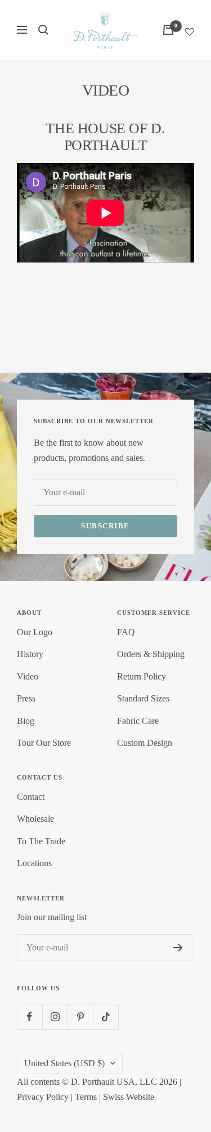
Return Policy (141, 676)
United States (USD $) (64, 1063)
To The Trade (41, 841)
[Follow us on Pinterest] (80, 1016)
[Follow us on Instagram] (55, 1016)
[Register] (178, 948)
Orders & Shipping (151, 654)
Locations (34, 863)
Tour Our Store (44, 743)
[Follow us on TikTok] (105, 1016)
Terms (86, 1097)
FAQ (126, 632)
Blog (25, 721)
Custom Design (144, 743)
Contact (30, 797)
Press (26, 698)
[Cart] (168, 30)
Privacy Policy (43, 1097)
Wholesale (35, 818)
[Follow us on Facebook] (29, 1016)
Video (27, 676)
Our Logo (34, 632)
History (30, 654)
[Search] (43, 30)
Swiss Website (128, 1097)
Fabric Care (138, 721)
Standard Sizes (143, 698)
